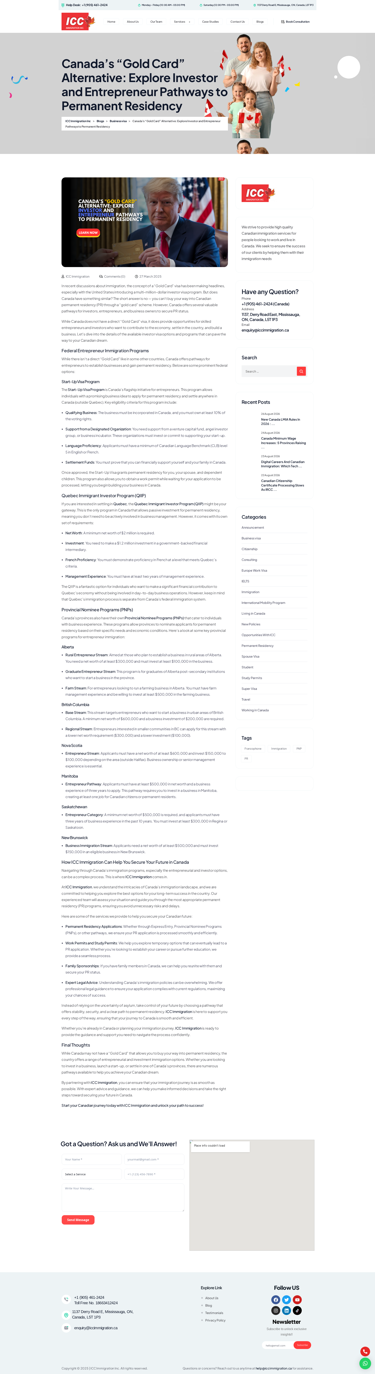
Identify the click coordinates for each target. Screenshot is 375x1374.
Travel (246, 699)
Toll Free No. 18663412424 (96, 1303)
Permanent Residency (258, 646)
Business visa (251, 538)
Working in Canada (255, 710)
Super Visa (249, 689)
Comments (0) (114, 276)
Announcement (253, 527)
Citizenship (250, 549)
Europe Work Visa (254, 570)
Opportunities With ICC (258, 635)
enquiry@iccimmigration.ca (265, 329)
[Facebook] (275, 1299)
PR (246, 758)
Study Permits (252, 678)
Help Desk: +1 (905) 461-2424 (86, 5)
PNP (299, 748)
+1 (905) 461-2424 (89, 1297)
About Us (211, 1298)
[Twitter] (286, 1299)
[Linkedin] (286, 1310)
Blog (208, 1305)
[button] (365, 1363)
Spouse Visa (250, 656)
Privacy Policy (215, 1320)
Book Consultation (298, 21)
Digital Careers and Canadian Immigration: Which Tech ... (282, 464)
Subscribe (302, 1345)
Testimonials (214, 1313)
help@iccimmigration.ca (274, 1368)
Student (247, 667)
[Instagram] (275, 1310)
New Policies (251, 624)
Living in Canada (253, 613)
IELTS (245, 581)
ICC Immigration (137, 1105)
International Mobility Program (263, 603)
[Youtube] (297, 1299)
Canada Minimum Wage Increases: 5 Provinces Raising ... (283, 442)
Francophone (253, 748)
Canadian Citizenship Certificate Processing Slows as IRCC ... (282, 485)
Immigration (250, 592)
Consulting (249, 560)
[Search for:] (274, 371)
